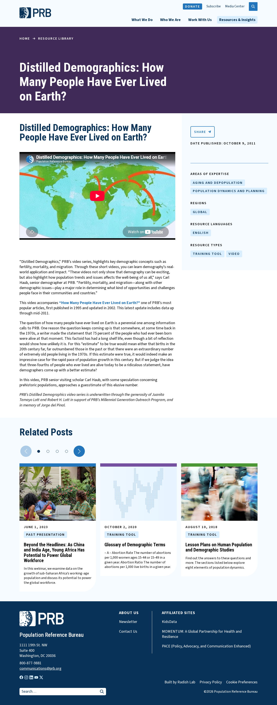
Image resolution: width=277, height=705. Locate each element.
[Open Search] (253, 6)
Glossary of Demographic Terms (135, 544)
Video (234, 253)
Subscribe (213, 6)
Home (24, 38)
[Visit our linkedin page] (31, 677)
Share (200, 131)
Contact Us (128, 631)
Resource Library (56, 38)
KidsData (169, 621)
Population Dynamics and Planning (229, 191)
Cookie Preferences (242, 682)
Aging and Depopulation (218, 182)
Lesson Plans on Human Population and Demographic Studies (218, 547)
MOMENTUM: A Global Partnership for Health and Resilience (202, 634)
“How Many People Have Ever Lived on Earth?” (99, 303)
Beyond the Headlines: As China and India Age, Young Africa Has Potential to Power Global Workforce (54, 552)
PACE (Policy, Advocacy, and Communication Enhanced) (206, 646)
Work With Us (200, 20)
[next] (79, 451)
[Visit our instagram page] (26, 677)
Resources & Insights (237, 20)
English (201, 232)
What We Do (142, 20)
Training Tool (207, 253)
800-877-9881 (30, 663)
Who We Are (170, 20)
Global (200, 212)
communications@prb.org (40, 668)
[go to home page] (35, 17)
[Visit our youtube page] (36, 677)
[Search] (102, 692)
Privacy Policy (211, 682)
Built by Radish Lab (179, 682)
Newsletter (128, 621)
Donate (192, 6)
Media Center (235, 6)
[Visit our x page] (41, 677)
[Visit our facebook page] (21, 677)
